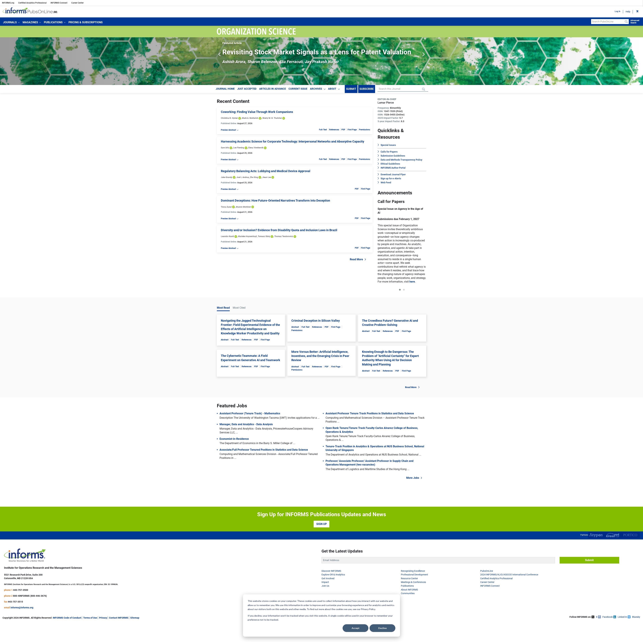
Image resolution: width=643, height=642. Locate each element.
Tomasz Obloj (264, 236)
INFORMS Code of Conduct (67, 636)
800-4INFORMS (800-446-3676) (30, 614)
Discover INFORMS (331, 589)
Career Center (77, 3)
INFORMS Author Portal (393, 167)
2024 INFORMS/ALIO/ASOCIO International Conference (509, 593)
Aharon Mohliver (243, 207)
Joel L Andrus (242, 177)
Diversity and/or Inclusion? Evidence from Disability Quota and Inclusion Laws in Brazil (279, 230)
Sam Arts (225, 148)
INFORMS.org (8, 3)
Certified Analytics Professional (32, 3)
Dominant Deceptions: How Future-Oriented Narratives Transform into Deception (275, 200)
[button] (11, 22)
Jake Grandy (226, 177)
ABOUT (332, 88)
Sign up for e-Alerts (391, 178)
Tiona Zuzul (226, 207)
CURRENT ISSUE (298, 88)
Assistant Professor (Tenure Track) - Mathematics (250, 432)
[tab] (400, 308)
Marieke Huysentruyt (247, 236)
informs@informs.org (22, 626)
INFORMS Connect (59, 3)
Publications (407, 604)
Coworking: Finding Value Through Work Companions (257, 112)
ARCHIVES (316, 88)
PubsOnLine (486, 589)
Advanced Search (634, 21)
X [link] (596, 635)
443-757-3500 (20, 608)
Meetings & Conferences (413, 601)
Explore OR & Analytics (333, 593)
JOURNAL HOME (225, 88)
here (407, 300)
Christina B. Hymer (229, 118)
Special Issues (388, 145)
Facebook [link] (607, 635)
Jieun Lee (266, 177)
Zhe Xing (254, 177)
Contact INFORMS (118, 636)
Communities (408, 612)
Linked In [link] (622, 635)
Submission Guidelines (393, 155)
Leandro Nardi (227, 236)
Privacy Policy (368, 609)
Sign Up (321, 542)
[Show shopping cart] (637, 11)
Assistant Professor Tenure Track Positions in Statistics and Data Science (370, 432)
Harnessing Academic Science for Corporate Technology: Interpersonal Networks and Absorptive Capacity (292, 141)
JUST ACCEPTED (247, 88)
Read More (356, 259)
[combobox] (607, 21)
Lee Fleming (238, 148)
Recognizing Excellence (413, 589)
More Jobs (412, 496)
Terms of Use (90, 636)
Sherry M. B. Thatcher (272, 118)
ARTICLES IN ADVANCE (272, 88)
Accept (356, 628)
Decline (382, 628)
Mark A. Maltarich (250, 118)
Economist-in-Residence (234, 457)
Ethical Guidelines (390, 163)
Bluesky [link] (636, 635)
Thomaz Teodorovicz (283, 236)
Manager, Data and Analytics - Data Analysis (246, 443)
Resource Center (409, 597)
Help (628, 11)
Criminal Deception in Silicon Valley (315, 339)
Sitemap (134, 636)
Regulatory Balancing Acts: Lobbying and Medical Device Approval (265, 171)
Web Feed (386, 182)
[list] (377, 252)
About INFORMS (409, 608)
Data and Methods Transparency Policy (401, 159)
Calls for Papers (389, 151)
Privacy (103, 636)
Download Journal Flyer (393, 174)
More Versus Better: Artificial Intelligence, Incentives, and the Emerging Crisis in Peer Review (320, 375)
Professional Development (414, 593)
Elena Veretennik (255, 148)
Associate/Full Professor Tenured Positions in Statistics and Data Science (264, 468)
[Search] (626, 21)
